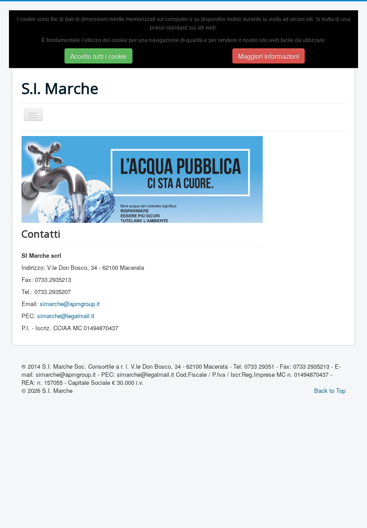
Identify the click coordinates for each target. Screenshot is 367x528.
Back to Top (330, 390)
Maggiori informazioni (268, 55)
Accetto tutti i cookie (98, 55)
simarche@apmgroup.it (70, 303)
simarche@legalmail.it (65, 315)
